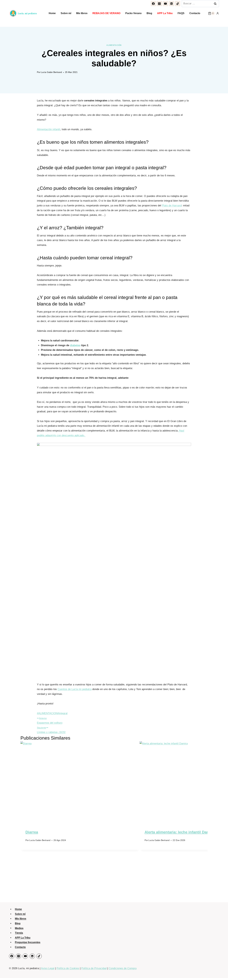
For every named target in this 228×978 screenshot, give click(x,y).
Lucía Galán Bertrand (51, 72)
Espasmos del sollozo (49, 720)
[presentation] (80, 781)
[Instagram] (159, 3)
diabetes (75, 345)
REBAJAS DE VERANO (106, 13)
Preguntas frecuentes (27, 942)
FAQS (181, 13)
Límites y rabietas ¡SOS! (51, 730)
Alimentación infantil (48, 129)
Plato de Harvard (171, 205)
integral (62, 713)
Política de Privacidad (94, 968)
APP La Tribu (165, 13)
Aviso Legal (47, 968)
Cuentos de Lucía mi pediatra (75, 689)
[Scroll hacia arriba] (222, 969)
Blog (149, 13)
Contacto (194, 13)
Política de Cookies (68, 968)
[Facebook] (153, 3)
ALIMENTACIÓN (114, 45)
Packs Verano (133, 13)
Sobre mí (66, 13)
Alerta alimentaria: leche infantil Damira (179, 832)
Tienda (19, 933)
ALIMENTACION (47, 713)
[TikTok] (177, 3)
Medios (19, 928)
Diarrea (31, 832)
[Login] (217, 13)
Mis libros (81, 13)
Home (52, 13)
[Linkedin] (171, 3)
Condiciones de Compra (122, 968)
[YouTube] (165, 3)
